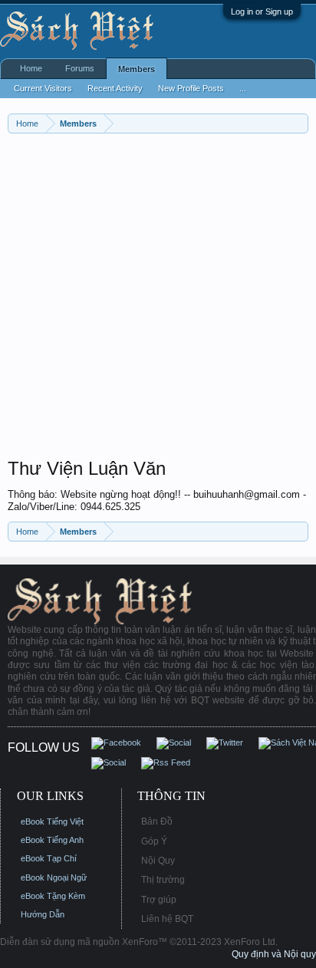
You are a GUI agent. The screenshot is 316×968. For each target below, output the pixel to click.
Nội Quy (158, 860)
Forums (79, 68)
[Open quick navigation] (299, 123)
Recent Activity (115, 88)
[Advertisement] (158, 299)
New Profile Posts (191, 88)
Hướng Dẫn (42, 914)
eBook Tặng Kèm (53, 896)
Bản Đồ (157, 821)
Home (31, 68)
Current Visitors (43, 88)
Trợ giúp (158, 899)
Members (136, 69)
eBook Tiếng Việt (52, 821)
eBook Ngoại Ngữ (54, 877)
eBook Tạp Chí (49, 858)
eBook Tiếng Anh (52, 840)
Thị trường (163, 879)
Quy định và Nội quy (274, 954)
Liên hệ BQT (167, 919)
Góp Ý (154, 841)
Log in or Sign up (262, 11)
